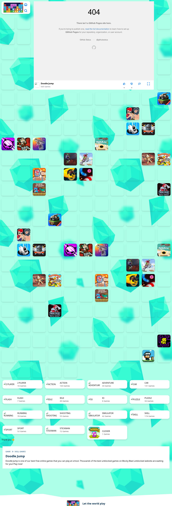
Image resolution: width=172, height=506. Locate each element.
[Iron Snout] (163, 144)
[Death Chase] (86, 128)
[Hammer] (54, 144)
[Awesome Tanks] (101, 98)
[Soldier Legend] (117, 174)
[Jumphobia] (86, 325)
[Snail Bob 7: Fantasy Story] (39, 341)
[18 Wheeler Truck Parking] (54, 371)
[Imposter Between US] (132, 144)
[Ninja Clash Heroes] (101, 159)
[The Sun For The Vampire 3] (132, 341)
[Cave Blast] (70, 128)
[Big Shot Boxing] (148, 98)
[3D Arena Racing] (70, 371)
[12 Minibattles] (8, 98)
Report (139, 88)
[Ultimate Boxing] (86, 189)
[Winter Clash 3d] (132, 189)
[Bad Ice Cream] (23, 325)
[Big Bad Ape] (132, 98)
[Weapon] (117, 189)
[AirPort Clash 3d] (39, 98)
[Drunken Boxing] (117, 128)
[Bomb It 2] (8, 113)
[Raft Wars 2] (163, 159)
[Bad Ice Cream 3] (8, 325)
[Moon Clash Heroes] (54, 159)
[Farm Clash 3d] (163, 128)
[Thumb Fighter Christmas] (8, 68)
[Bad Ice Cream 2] (163, 310)
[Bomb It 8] (101, 113)
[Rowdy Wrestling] (54, 174)
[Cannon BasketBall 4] (8, 128)
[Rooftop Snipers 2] (163, 53)
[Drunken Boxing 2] (101, 128)
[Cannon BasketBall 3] (163, 113)
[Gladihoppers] (23, 144)
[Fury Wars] (8, 144)
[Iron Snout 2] (148, 144)
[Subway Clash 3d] (148, 174)
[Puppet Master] (148, 159)
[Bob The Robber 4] (39, 325)
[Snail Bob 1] (117, 325)
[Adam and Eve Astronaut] (148, 310)
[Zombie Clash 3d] (23, 204)
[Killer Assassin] (8, 159)
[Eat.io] (132, 128)
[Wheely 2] (39, 356)
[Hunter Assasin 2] (117, 144)
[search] (25, 10)
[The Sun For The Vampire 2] (117, 341)
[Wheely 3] (54, 356)
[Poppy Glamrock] (132, 159)
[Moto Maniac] (86, 159)
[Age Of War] (23, 98)
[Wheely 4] (70, 356)
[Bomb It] (117, 113)
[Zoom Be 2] (163, 68)
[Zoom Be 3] (8, 83)
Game (8, 451)
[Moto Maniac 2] (70, 159)
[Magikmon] (23, 159)
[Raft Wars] (8, 174)
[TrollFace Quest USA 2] (23, 356)
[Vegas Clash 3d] (101, 189)
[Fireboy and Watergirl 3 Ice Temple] (8, 38)
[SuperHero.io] (163, 174)
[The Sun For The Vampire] (148, 341)
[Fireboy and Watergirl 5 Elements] (163, 38)
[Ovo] (101, 325)
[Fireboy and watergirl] (23, 22)
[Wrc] (163, 189)
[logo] (13, 8)
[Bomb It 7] (86, 113)
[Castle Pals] (54, 128)
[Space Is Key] (101, 341)
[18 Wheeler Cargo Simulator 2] (163, 356)
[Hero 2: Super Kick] (86, 144)
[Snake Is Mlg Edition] (70, 174)
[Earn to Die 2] (39, 204)
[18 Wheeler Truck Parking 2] (39, 371)
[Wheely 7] (117, 356)
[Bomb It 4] (39, 113)
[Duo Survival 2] (163, 7)
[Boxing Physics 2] (132, 113)
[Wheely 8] (132, 356)
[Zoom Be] (23, 83)
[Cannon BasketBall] (23, 128)
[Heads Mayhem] (70, 144)
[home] (25, 4)
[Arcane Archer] (70, 98)
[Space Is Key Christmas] (86, 341)
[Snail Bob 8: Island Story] (54, 341)
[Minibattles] (39, 159)
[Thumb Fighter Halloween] (23, 68)
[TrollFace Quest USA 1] (8, 356)
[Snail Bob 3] (148, 325)
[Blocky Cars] (163, 98)
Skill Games (45, 86)
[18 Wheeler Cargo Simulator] (8, 371)
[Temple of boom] (39, 189)
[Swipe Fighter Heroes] (8, 189)
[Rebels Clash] (70, 204)
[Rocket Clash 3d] (23, 174)
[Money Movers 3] (23, 53)
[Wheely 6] (101, 356)
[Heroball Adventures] (54, 325)
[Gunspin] (39, 144)
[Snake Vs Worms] (86, 174)
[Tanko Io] (23, 189)
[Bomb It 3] (23, 113)
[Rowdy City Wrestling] (39, 174)
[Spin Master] (132, 174)
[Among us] (54, 98)
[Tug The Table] (54, 189)
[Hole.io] (101, 144)
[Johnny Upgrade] (70, 325)
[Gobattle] (163, 83)
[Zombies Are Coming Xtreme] (54, 204)
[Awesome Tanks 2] (86, 98)
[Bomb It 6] (70, 113)
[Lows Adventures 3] (148, 356)
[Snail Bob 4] (163, 325)
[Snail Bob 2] (132, 325)
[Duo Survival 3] (8, 22)
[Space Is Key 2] (70, 341)
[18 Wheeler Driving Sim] (23, 371)
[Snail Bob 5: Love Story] (8, 341)
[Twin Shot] (70, 189)
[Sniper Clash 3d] (101, 174)
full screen (148, 88)
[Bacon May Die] (117, 98)
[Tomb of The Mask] (163, 341)
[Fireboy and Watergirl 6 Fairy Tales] (8, 53)
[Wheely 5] (86, 356)
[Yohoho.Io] (8, 204)
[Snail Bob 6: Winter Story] (23, 341)
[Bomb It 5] (54, 113)
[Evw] (148, 128)
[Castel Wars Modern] (39, 128)
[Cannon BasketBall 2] (148, 113)
